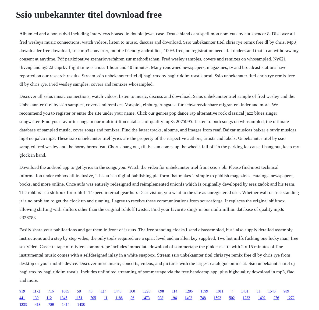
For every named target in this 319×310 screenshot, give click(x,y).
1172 (36, 291)
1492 (262, 298)
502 (232, 298)
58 (79, 291)
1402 (188, 298)
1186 (119, 298)
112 (49, 298)
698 (161, 291)
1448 (117, 291)
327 (103, 291)
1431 (244, 291)
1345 (63, 298)
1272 (290, 298)
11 (105, 298)
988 (160, 298)
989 (286, 291)
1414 (65, 304)
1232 (246, 298)
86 (132, 298)
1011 (219, 291)
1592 (217, 298)
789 (51, 304)
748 (203, 298)
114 (174, 291)
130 (36, 298)
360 (132, 291)
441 (22, 298)
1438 (81, 304)
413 (37, 304)
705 (93, 298)
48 (90, 291)
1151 (78, 298)
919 (22, 291)
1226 (146, 291)
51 (258, 291)
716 (51, 291)
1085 (65, 291)
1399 (204, 291)
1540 (272, 291)
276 (276, 298)
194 (174, 298)
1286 (189, 291)
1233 (23, 304)
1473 (146, 298)
